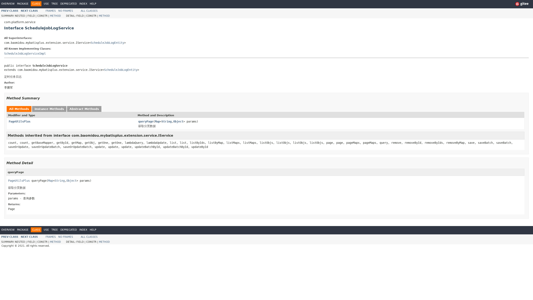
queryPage (145, 121)
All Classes (89, 10)
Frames (51, 10)
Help (93, 3)
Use (46, 3)
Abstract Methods (84, 109)
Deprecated (68, 3)
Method (55, 15)
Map (157, 121)
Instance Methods (49, 109)
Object (178, 121)
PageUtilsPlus (19, 121)
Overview (8, 3)
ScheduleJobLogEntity (107, 42)
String (167, 121)
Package (23, 3)
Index (83, 3)
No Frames (65, 10)
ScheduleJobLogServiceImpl (25, 53)
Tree (54, 3)
